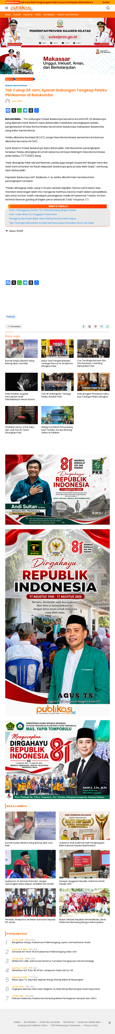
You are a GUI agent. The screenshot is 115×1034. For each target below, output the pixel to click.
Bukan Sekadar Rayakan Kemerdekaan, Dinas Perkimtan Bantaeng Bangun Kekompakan (82, 921)
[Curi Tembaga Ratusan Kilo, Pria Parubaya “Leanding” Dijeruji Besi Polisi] (93, 349)
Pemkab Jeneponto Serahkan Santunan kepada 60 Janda (30, 921)
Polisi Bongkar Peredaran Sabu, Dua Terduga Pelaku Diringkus (93, 395)
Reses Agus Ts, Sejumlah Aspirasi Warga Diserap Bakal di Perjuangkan (48, 979)
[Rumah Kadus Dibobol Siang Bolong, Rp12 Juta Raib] (21, 349)
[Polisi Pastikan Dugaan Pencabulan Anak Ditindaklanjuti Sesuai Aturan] (21, 382)
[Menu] (7, 8)
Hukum (11, 316)
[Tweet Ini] (89, 326)
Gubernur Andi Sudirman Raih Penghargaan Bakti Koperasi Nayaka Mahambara (82, 844)
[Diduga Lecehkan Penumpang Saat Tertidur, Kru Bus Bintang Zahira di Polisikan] (57, 415)
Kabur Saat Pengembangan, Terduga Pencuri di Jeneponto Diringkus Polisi (57, 363)
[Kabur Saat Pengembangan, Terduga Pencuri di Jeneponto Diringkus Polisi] (57, 349)
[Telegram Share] (101, 326)
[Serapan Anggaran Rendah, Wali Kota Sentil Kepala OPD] (84, 864)
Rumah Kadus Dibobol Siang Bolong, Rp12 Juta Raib (19, 362)
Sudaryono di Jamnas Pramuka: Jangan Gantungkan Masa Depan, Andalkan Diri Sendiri (29, 882)
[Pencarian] (108, 8)
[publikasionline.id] (21, 8)
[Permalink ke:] (7, 101)
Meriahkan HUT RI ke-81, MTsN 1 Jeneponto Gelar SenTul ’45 (42, 970)
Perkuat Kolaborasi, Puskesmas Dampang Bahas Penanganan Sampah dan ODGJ (54, 998)
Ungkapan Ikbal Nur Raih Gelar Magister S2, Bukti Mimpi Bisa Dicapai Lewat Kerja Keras (56, 989)
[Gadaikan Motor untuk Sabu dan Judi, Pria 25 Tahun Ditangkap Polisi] (21, 415)
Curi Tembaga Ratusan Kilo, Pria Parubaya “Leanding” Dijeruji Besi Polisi (91, 363)
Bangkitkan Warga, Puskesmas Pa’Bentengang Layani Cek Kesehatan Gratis (51, 942)
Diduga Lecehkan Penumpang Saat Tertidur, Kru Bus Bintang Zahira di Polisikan (57, 430)
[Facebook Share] (83, 326)
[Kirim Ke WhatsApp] (107, 326)
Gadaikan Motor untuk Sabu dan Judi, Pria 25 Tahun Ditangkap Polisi (19, 430)
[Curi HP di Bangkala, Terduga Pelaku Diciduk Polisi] (57, 382)
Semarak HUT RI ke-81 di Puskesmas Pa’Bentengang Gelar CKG (44, 951)
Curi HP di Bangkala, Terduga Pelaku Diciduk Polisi (56, 395)
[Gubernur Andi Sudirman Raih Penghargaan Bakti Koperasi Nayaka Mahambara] (84, 826)
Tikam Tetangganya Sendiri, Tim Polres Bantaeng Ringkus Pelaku (42, 210)
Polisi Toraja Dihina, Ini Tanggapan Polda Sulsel (33, 214)
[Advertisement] (57, 257)
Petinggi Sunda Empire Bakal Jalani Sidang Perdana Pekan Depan (42, 218)
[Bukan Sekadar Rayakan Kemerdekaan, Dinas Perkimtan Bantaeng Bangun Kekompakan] (84, 902)
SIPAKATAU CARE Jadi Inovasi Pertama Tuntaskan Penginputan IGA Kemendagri (53, 961)
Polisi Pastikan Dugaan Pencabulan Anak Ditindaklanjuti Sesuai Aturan (20, 396)
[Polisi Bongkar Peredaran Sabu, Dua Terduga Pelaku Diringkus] (93, 382)
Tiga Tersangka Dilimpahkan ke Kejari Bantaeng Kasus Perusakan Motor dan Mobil (51, 223)
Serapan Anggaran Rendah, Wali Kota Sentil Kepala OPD (81, 882)
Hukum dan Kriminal (16, 85)
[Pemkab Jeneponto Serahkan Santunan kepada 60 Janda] (30, 902)
